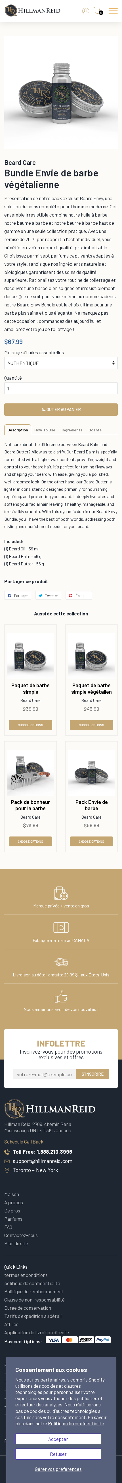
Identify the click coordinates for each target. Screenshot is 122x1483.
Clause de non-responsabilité (34, 1299)
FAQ (8, 1227)
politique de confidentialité (32, 1283)
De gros (12, 1210)
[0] (96, 12)
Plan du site (16, 1243)
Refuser (58, 1454)
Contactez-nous (21, 1235)
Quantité (13, 378)
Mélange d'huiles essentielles (34, 352)
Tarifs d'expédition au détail (33, 1316)
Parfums (13, 1219)
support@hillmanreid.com (42, 1161)
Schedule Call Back (23, 1141)
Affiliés (11, 1324)
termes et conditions (26, 1275)
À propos (13, 1202)
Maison (11, 1194)
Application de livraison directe (36, 1332)
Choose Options (30, 725)
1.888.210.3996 (54, 1151)
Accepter (58, 1439)
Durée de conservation (27, 1308)
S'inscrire (93, 1073)
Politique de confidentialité (76, 1423)
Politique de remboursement (34, 1291)
